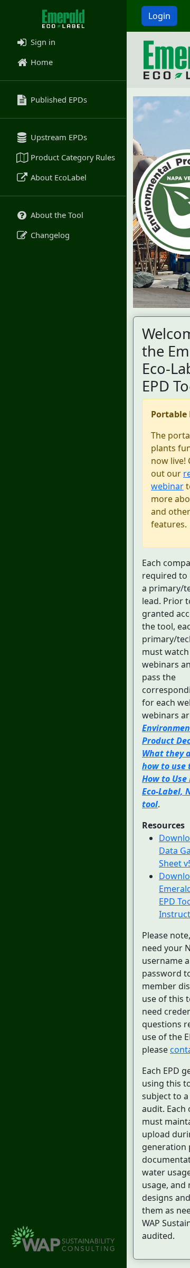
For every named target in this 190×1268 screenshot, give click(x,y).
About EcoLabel (57, 177)
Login (159, 16)
